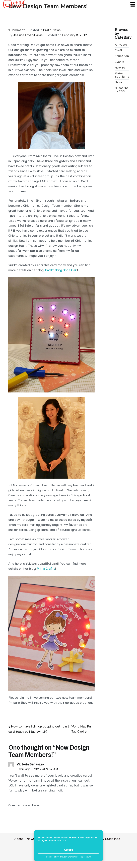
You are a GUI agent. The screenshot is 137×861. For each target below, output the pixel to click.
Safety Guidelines (107, 839)
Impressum (85, 857)
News (56, 30)
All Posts (121, 44)
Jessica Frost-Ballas (28, 35)
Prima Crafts (46, 569)
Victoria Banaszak (30, 764)
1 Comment (16, 30)
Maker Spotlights (122, 75)
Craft (47, 30)
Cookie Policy (52, 857)
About (18, 839)
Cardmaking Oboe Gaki (61, 270)
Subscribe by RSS (121, 89)
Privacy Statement (69, 857)
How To (120, 67)
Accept (68, 849)
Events (119, 61)
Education (122, 56)
